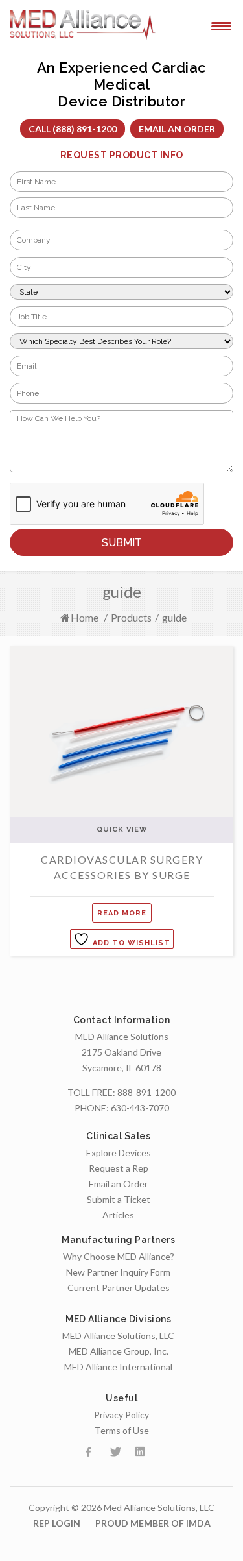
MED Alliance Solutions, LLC (118, 1335)
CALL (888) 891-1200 (73, 128)
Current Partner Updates (118, 1287)
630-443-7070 (140, 1107)
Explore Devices (118, 1152)
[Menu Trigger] (221, 25)
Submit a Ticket (118, 1199)
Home (84, 617)
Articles (118, 1214)
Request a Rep (118, 1168)
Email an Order (177, 128)
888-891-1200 (146, 1092)
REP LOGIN (56, 1523)
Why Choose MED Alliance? (118, 1256)
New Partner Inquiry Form (118, 1271)
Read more (121, 913)
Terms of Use (122, 1430)
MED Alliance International (118, 1366)
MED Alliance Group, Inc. (118, 1351)
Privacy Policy (121, 1414)
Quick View (122, 829)
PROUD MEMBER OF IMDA (153, 1523)
